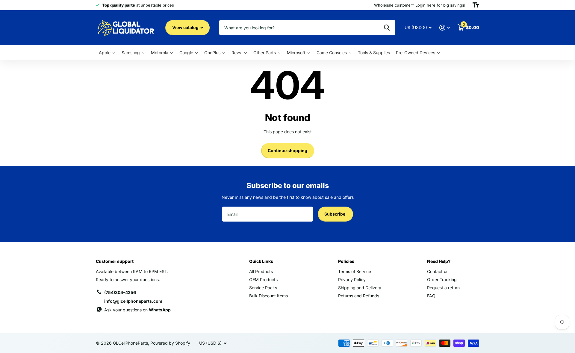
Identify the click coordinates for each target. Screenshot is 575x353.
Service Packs (263, 287)
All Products (261, 271)
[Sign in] (444, 27)
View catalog (185, 27)
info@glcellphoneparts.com (133, 301)
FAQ (431, 295)
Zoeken (387, 27)
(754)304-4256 (120, 292)
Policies (346, 261)
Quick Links (261, 261)
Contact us (437, 271)
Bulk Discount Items (268, 295)
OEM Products (263, 279)
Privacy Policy (352, 279)
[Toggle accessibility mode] (476, 5)
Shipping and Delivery (359, 287)
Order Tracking (442, 279)
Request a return (443, 287)
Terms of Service (354, 271)
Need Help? (438, 261)
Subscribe (335, 213)
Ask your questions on (137, 309)
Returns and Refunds (358, 295)
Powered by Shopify (170, 343)
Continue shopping (287, 150)
